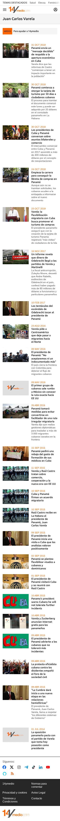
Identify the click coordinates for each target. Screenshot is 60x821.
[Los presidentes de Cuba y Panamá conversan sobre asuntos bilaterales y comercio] (16, 132)
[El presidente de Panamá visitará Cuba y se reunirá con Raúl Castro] (16, 581)
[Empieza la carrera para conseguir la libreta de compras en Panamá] (16, 175)
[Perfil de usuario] (56, 10)
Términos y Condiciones (10, 800)
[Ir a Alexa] (5, 774)
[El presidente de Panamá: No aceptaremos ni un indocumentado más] (16, 355)
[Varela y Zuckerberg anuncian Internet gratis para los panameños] (16, 621)
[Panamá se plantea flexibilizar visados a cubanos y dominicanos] (16, 561)
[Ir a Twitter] (12, 767)
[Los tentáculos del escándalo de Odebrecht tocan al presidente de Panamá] (16, 308)
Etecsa (42, 2)
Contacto (36, 798)
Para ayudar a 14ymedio (26, 31)
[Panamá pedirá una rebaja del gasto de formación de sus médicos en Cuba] (16, 453)
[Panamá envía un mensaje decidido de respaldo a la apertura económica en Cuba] (16, 50)
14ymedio (8, 783)
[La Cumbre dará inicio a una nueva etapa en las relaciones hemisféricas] (16, 692)
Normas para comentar (39, 785)
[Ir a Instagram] (19, 767)
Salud (33, 2)
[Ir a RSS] (13, 774)
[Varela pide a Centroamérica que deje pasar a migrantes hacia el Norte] (16, 331)
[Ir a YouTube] (48, 767)
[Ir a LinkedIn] (41, 767)
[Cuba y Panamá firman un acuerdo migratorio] (16, 496)
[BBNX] (16, 813)
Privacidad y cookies (14, 792)
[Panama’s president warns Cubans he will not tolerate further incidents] (16, 601)
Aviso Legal (38, 792)
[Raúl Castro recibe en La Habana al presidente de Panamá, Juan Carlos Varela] (16, 515)
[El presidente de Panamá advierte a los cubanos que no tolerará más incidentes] (16, 641)
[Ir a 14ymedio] (19, 9)
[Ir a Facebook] (5, 767)
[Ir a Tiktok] (34, 767)
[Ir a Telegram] (27, 767)
